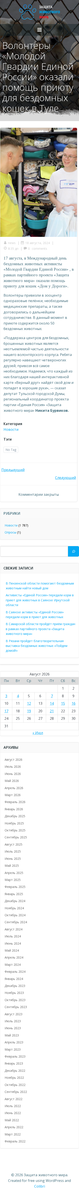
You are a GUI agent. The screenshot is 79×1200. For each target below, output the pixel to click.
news (12, 243)
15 (63, 703)
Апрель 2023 (14, 1042)
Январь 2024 (14, 979)
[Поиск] (73, 551)
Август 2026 (13, 759)
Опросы (10, 532)
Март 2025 (13, 880)
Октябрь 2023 (15, 1000)
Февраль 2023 (15, 1056)
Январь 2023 (14, 1063)
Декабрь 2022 (15, 1070)
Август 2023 (13, 1014)
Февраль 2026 (15, 802)
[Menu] (39, 30)
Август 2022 (13, 1099)
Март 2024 (13, 964)
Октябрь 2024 (15, 915)
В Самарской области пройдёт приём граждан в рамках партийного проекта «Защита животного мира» (40, 629)
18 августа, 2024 (37, 243)
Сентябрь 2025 (16, 837)
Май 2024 (12, 950)
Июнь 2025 (13, 858)
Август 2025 (13, 844)
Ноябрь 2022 (14, 1077)
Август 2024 (13, 929)
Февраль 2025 (15, 887)
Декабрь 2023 (15, 986)
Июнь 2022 (13, 1113)
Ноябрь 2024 (14, 908)
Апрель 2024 (14, 957)
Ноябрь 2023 (14, 993)
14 (52, 703)
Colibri (39, 1186)
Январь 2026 (14, 809)
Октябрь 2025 (15, 830)
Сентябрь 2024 (16, 922)
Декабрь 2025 (15, 816)
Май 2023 (12, 1035)
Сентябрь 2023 (16, 1007)
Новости (11, 429)
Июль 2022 (13, 1106)
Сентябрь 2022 (16, 1092)
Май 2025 (12, 865)
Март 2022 (13, 1134)
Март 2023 (13, 1049)
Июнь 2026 (13, 774)
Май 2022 (12, 1120)
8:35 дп (13, 248)
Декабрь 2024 (15, 901)
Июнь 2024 (13, 943)
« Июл (37, 732)
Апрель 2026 (14, 788)
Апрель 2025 (14, 873)
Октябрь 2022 (15, 1085)
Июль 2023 (13, 1021)
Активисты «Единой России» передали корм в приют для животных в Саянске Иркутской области (40, 600)
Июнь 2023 (13, 1028)
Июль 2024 (13, 936)
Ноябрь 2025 (14, 823)
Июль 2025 (13, 851)
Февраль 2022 (15, 1141)
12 (29, 703)
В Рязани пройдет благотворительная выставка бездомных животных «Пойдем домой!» (36, 646)
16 (73, 703)
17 (6, 711)
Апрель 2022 (14, 1127)
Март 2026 (13, 795)
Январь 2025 (14, 894)
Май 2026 (12, 781)
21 (52, 711)
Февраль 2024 (15, 971)
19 (29, 711)
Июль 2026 (13, 766)
